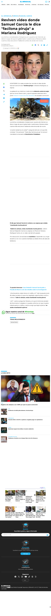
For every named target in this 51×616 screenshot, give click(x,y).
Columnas (34, 4)
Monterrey (27, 4)
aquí (33, 313)
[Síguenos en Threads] (32, 577)
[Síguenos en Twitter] (19, 577)
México (16, 16)
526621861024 (25, 548)
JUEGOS (3, 4)
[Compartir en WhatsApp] (32, 45)
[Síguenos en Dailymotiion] (35, 576)
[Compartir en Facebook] (35, 45)
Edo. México (14, 4)
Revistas (47, 4)
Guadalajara (21, 4)
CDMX (8, 4)
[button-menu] (2, 1)
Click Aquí (25, 553)
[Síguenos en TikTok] (29, 577)
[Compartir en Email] (44, 45)
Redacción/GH (6, 44)
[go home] (25, 586)
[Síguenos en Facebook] (15, 577)
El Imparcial (6, 16)
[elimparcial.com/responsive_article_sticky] (50, 607)
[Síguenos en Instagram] (22, 577)
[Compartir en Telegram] (41, 45)
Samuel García (26, 16)
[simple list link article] (25, 389)
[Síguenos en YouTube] (26, 576)
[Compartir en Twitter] (38, 45)
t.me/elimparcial (25, 567)
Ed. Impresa (40, 4)
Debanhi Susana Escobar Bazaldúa (24, 95)
